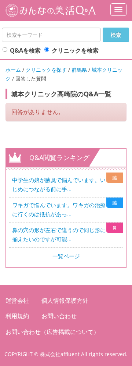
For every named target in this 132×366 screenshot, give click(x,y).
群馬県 (79, 69)
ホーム (13, 69)
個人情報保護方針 (64, 300)
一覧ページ (66, 256)
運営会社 (17, 300)
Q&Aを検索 (25, 50)
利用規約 (17, 316)
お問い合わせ (59, 316)
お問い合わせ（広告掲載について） (52, 332)
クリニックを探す (46, 69)
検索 (116, 34)
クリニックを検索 (75, 50)
